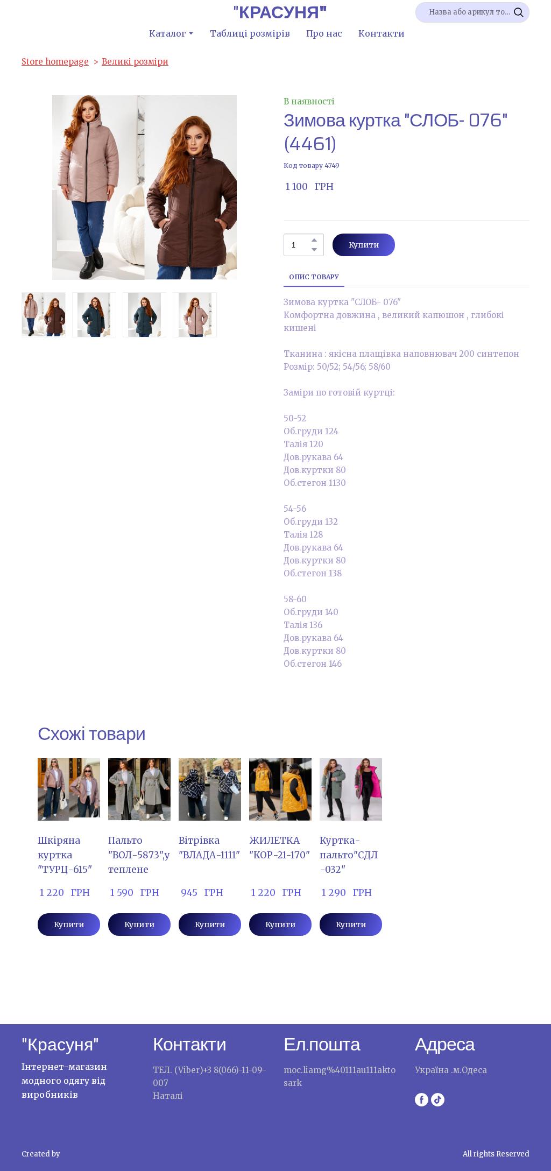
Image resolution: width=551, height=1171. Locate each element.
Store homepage (55, 62)
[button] (518, 12)
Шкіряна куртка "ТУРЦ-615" (65, 855)
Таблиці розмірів (250, 33)
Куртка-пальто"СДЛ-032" (349, 855)
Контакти (381, 33)
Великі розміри (135, 62)
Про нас (324, 33)
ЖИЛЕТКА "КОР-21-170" (279, 848)
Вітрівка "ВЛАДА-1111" (209, 848)
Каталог (167, 33)
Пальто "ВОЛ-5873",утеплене (139, 855)
